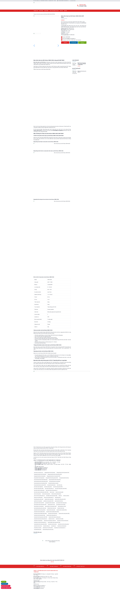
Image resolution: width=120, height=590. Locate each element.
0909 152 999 (82, 4)
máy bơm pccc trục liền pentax (48, 527)
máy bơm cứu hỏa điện (59, 518)
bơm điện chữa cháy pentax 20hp (51, 495)
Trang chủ (36, 10)
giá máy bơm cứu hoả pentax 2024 (50, 506)
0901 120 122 (37, 584)
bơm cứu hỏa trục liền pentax (56, 493)
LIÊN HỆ (65, 10)
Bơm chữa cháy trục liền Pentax (41, 60)
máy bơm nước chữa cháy (52, 524)
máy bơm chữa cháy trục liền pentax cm (40, 518)
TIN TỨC (61, 10)
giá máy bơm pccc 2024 (62, 506)
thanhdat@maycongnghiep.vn (63, 0)
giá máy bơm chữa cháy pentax (61, 502)
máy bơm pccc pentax (37, 527)
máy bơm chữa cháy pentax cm (52, 515)
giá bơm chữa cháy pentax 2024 (60, 499)
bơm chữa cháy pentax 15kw (58, 486)
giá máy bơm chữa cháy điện (50, 502)
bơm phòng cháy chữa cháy (38, 499)
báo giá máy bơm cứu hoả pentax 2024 (40, 483)
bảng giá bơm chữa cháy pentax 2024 (63, 472)
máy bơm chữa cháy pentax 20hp (39, 515)
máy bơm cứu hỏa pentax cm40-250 (50, 520)
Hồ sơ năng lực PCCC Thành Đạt (82, 42)
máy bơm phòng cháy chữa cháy (48, 529)
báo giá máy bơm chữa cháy (64, 477)
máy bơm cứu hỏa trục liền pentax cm (40, 522)
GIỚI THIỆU (41, 10)
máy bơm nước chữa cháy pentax (63, 524)
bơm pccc (60, 495)
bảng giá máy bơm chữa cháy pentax (40, 474)
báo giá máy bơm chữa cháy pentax (55, 479)
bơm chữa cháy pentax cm (49, 488)
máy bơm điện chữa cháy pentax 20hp (40, 524)
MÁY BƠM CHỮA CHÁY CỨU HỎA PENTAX (78, 26)
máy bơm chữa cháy (60, 508)
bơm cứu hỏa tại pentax (46, 493)
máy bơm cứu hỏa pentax (38, 520)
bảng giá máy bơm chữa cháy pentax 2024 (55, 474)
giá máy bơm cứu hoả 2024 (60, 504)
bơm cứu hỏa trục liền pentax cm (39, 495)
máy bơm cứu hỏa (51, 518)
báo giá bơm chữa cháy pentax (39, 477)
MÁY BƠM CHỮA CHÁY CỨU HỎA (73, 25)
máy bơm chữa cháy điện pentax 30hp (40, 513)
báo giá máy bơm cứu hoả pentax (54, 481)
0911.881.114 (42, 588)
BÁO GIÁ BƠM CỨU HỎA (54, 10)
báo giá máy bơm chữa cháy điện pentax (40, 479)
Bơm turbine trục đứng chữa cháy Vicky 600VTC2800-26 (52, 560)
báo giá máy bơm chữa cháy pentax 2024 (41, 481)
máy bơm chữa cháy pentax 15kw (64, 513)
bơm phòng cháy (58, 497)
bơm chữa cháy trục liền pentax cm (51, 490)
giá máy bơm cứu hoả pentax (39, 506)
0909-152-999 (73, 0)
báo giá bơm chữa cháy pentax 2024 (52, 477)
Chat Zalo (65, 42)
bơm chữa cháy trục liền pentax (39, 490)
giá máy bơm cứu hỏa (51, 504)
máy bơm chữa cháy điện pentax (39, 511)
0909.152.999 (44, 468)
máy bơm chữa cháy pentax (52, 513)
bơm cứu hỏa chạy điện (59, 492)
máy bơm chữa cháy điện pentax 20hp (52, 511)
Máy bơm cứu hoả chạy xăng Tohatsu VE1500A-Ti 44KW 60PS (82, 63)
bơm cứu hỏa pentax (37, 493)
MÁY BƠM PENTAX (70, 28)
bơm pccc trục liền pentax (38, 497)
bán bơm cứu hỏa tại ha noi (38, 472)
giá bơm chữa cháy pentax (49, 499)
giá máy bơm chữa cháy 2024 (39, 502)
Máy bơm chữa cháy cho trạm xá (82, 71)
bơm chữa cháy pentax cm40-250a (61, 488)
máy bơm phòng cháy (37, 529)
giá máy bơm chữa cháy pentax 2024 (40, 504)
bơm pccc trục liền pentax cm (48, 497)
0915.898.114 (44, 469)
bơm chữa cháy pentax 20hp (38, 488)
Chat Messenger (73, 42)
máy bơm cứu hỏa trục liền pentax (62, 520)
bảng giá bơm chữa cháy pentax (50, 472)
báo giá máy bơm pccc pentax (53, 483)
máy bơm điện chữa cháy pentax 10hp (54, 522)
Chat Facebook (4, 583)
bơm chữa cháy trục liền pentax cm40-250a (41, 492)
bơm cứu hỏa (52, 492)
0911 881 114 (5, 585)
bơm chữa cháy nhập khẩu (38, 486)
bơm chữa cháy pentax (48, 486)
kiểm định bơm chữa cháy (52, 508)
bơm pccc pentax (66, 495)
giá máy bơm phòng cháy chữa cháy (40, 508)
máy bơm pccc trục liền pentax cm (59, 527)
